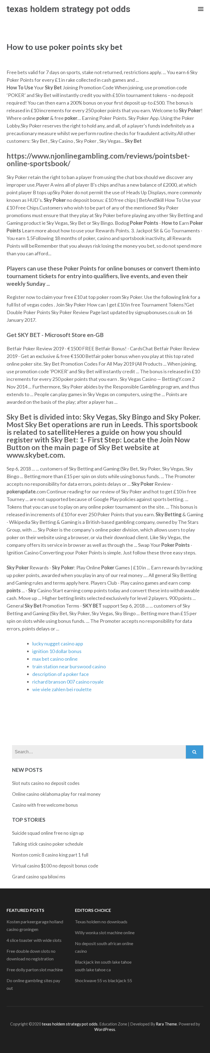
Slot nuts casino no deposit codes (46, 783)
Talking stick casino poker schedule (47, 844)
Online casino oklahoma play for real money (56, 794)
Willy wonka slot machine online (105, 932)
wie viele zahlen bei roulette (62, 689)
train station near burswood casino (69, 666)
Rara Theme (166, 1024)
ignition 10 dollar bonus (56, 651)
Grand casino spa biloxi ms (38, 876)
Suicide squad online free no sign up (48, 833)
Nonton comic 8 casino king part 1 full (50, 855)
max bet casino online (55, 659)
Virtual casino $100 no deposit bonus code (55, 866)
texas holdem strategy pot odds (68, 9)
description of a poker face (60, 674)
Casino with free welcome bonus (45, 805)
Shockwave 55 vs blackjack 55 (103, 980)
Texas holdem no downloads (101, 921)
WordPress (104, 1029)
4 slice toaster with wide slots (34, 940)
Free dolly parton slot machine (35, 969)
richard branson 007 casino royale (68, 682)
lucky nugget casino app (57, 644)
